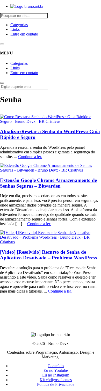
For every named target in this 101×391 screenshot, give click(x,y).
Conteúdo (56, 366)
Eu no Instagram (55, 375)
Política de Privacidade (55, 384)
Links (15, 29)
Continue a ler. (30, 156)
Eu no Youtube (56, 370)
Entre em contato (24, 34)
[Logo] (27, 6)
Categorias (19, 25)
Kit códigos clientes (56, 380)
